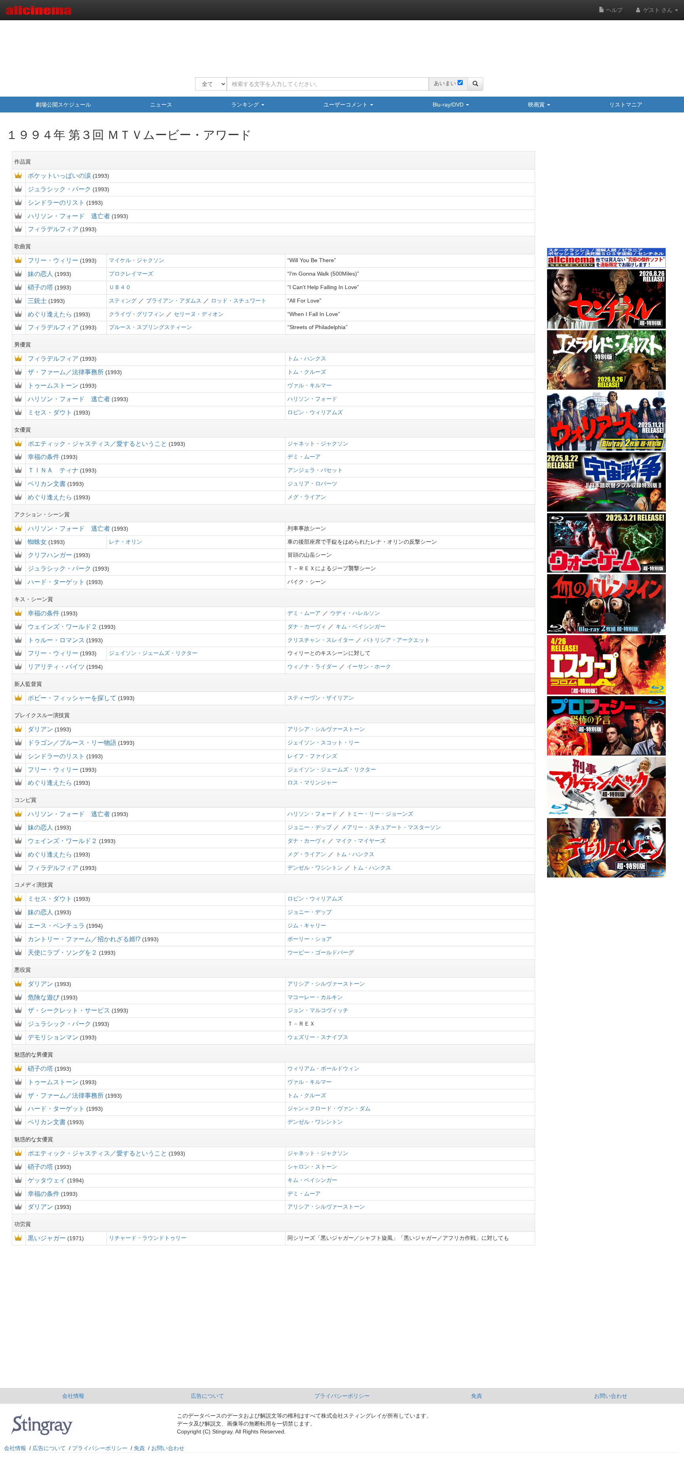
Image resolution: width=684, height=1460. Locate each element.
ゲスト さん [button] (658, 10)
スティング (123, 300)
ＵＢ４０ (120, 287)
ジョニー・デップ (309, 827)
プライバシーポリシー (342, 1396)
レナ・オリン (125, 542)
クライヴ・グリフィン (136, 314)
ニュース (161, 104)
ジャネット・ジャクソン (317, 443)
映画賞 (537, 104)
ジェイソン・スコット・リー (323, 742)
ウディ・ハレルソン (355, 613)
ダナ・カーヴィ (306, 626)
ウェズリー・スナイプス (317, 1037)
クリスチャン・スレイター (320, 640)
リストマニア (625, 104)
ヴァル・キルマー (309, 385)
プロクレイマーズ (131, 273)
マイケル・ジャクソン (136, 260)
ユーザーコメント (346, 104)
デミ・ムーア (304, 456)
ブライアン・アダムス (173, 300)
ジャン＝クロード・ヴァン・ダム (328, 1108)
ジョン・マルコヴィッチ (317, 1010)
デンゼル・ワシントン (315, 867)
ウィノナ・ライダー (312, 666)
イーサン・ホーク (369, 666)
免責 (476, 1396)
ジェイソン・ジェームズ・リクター (153, 653)
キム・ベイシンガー (361, 626)
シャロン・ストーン (312, 1166)
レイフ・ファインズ (312, 756)
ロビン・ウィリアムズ (315, 412)
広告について (207, 1396)
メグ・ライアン (306, 497)
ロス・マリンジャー (312, 782)
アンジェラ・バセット (315, 470)
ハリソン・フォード (312, 399)
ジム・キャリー (306, 925)
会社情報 (73, 1396)
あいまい (445, 83)
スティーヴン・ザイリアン (320, 698)
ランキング (245, 104)
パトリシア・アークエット (396, 640)
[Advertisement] (339, 43)
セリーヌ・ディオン (199, 314)
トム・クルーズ (306, 372)
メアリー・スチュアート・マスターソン (391, 827)
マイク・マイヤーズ (361, 841)
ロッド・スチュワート (238, 300)
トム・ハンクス (306, 358)
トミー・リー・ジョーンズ (380, 814)
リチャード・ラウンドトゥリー (147, 1238)
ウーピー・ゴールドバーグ (320, 952)
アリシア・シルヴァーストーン (326, 729)
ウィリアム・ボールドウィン (323, 1068)
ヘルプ (613, 10)
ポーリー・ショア (309, 939)
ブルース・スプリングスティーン (150, 327)
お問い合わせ (610, 1396)
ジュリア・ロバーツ (312, 483)
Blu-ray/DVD (449, 104)
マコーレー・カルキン (315, 997)
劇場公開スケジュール (63, 104)
